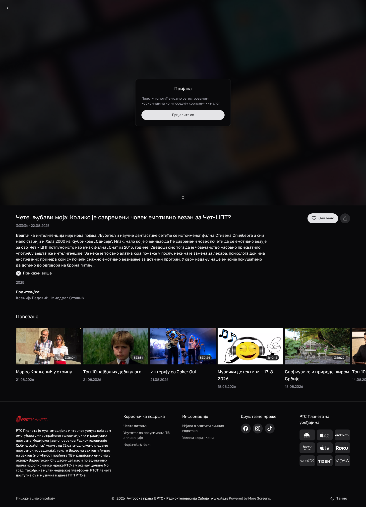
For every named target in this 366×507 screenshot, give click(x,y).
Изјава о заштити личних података (203, 428)
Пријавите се (183, 115)
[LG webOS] (307, 460)
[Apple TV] (325, 447)
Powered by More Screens (249, 498)
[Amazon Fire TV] (307, 447)
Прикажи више (37, 273)
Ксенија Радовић (32, 298)
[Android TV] (342, 434)
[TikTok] (270, 428)
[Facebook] (246, 428)
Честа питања (135, 426)
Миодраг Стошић (67, 298)
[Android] (307, 434)
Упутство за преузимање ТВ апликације (146, 435)
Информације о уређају (35, 498)
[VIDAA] (342, 460)
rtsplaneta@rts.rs (136, 445)
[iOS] (325, 434)
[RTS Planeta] (32, 419)
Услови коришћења (198, 438)
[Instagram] (258, 428)
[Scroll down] (183, 197)
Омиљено (326, 218)
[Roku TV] (342, 447)
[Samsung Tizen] (325, 460)
